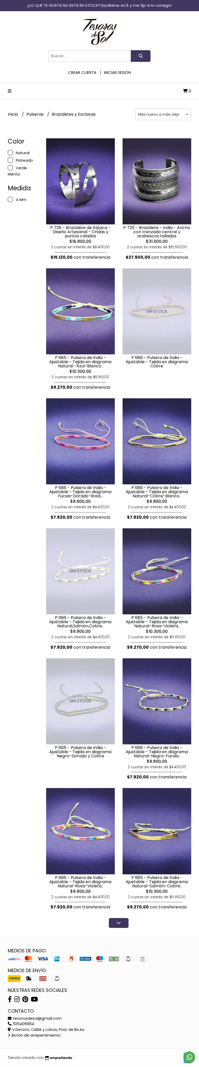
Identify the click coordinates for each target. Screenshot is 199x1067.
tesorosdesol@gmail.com (37, 1018)
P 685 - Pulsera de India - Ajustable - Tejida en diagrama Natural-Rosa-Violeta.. (157, 622)
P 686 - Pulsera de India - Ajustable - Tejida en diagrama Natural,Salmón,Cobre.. (80, 622)
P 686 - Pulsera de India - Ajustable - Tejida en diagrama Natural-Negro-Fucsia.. (157, 752)
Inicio (13, 114)
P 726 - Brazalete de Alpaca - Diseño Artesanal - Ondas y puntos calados (80, 232)
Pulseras (35, 114)
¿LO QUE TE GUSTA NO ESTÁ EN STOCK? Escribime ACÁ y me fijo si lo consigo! (99, 5)
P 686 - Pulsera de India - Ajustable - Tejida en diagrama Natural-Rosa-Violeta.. (80, 882)
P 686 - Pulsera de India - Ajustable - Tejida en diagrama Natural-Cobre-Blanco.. (157, 492)
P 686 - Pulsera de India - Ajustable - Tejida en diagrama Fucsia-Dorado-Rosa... (80, 492)
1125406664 (23, 1023)
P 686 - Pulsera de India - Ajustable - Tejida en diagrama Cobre (157, 362)
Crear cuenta (82, 72)
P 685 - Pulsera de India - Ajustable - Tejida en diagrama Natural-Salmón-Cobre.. (157, 882)
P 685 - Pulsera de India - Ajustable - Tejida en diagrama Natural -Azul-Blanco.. (80, 362)
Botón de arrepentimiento (36, 1035)
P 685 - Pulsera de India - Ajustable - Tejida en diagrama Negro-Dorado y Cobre (80, 752)
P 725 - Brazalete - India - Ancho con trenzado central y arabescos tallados (156, 232)
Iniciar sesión (117, 72)
